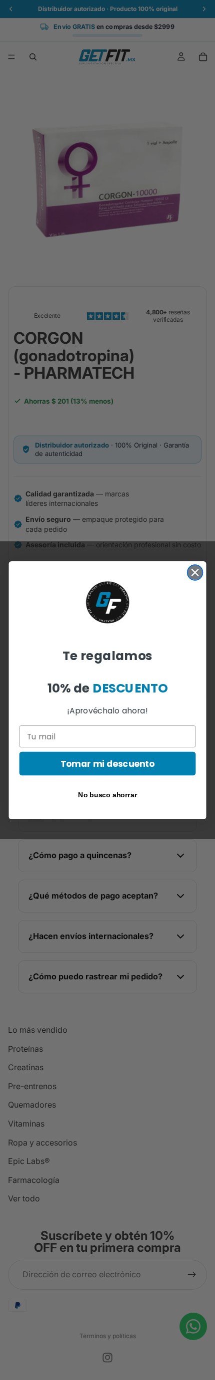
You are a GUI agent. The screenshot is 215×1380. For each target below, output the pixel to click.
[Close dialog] (195, 572)
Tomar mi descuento (107, 763)
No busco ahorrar (107, 794)
